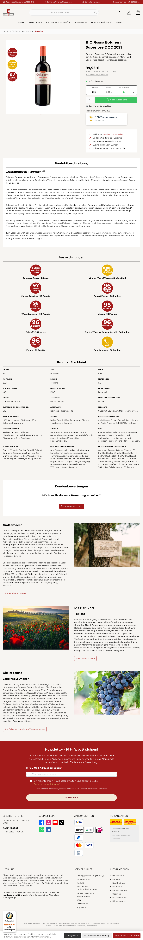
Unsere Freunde (119, 897)
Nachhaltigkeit (119, 883)
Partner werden (119, 890)
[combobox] (61, 12)
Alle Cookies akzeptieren (127, 935)
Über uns (116, 894)
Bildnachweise (119, 901)
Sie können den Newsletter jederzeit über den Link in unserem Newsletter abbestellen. (72, 789)
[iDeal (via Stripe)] (99, 830)
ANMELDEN (71, 797)
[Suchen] (96, 12)
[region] (43, 76)
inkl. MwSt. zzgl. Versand (97, 75)
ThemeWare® (91, 926)
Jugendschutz (83, 879)
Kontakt (80, 883)
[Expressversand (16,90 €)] (130, 822)
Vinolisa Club (118, 876)
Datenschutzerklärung (46, 784)
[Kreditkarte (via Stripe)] (84, 845)
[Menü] (14, 912)
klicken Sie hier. (25, 886)
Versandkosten (64, 923)
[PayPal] (78, 837)
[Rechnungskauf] (78, 853)
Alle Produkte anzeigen (16, 593)
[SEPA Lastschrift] (78, 822)
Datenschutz (82, 904)
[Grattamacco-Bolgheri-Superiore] (43, 76)
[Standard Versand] (116, 822)
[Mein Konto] (129, 12)
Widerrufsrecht (83, 896)
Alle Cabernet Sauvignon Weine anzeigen (25, 729)
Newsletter (117, 887)
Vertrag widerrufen (85, 893)
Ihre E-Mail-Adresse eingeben (43, 768)
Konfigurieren (72, 935)
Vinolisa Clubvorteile (63, 2)
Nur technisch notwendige (97, 935)
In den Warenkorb (118, 99)
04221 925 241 (10, 828)
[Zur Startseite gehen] (8, 12)
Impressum (82, 907)
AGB (79, 900)
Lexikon (116, 879)
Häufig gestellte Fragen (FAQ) (90, 876)
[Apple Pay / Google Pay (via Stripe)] (84, 830)
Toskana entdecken (85, 658)
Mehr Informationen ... (41, 937)
